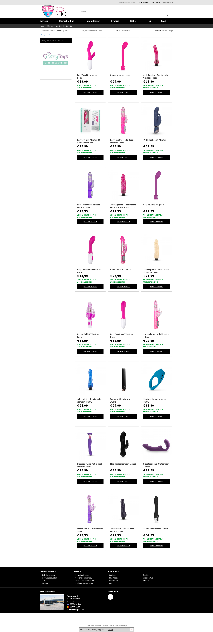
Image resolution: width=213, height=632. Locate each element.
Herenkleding (93, 20)
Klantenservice (143, 3)
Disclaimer (105, 626)
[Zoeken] (128, 11)
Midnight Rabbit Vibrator (154, 140)
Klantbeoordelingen (121, 626)
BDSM (133, 20)
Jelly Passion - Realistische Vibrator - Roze (155, 76)
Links (44, 580)
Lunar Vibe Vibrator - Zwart (155, 528)
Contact (112, 575)
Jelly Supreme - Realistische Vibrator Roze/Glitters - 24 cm (123, 206)
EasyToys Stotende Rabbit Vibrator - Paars (89, 206)
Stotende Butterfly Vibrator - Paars (90, 530)
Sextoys (44, 20)
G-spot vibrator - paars (153, 204)
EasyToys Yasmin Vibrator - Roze (89, 271)
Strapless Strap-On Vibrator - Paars (156, 465)
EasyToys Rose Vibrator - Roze (121, 335)
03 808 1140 (75, 607)
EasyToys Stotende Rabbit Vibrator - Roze (122, 141)
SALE (163, 20)
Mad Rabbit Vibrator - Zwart (123, 464)
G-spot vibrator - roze (120, 75)
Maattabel (113, 578)
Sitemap (146, 580)
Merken (45, 583)
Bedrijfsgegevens (48, 575)
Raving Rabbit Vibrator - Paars (88, 335)
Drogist (115, 20)
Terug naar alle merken (48, 35)
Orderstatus (148, 578)
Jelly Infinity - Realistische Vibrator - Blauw (89, 400)
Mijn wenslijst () (168, 3)
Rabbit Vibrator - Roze (120, 269)
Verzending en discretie (84, 580)
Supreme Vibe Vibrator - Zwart (121, 400)
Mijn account (156, 3)
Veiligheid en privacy (83, 578)
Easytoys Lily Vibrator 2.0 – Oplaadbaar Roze (89, 141)
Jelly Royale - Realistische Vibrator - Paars (122, 530)
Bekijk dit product (90, 92)
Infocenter (113, 580)
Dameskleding (66, 20)
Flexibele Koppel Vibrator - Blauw (155, 400)
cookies (110, 630)
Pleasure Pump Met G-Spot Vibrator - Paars (89, 465)
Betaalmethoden (82, 575)
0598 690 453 (75, 604)
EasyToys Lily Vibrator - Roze (88, 76)
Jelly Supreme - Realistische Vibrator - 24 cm (156, 271)
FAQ (110, 583)
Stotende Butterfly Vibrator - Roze (156, 335)
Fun (150, 20)
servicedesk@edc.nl (75, 609)
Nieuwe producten (49, 578)
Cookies (146, 575)
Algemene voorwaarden (94, 626)
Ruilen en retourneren (84, 583)
